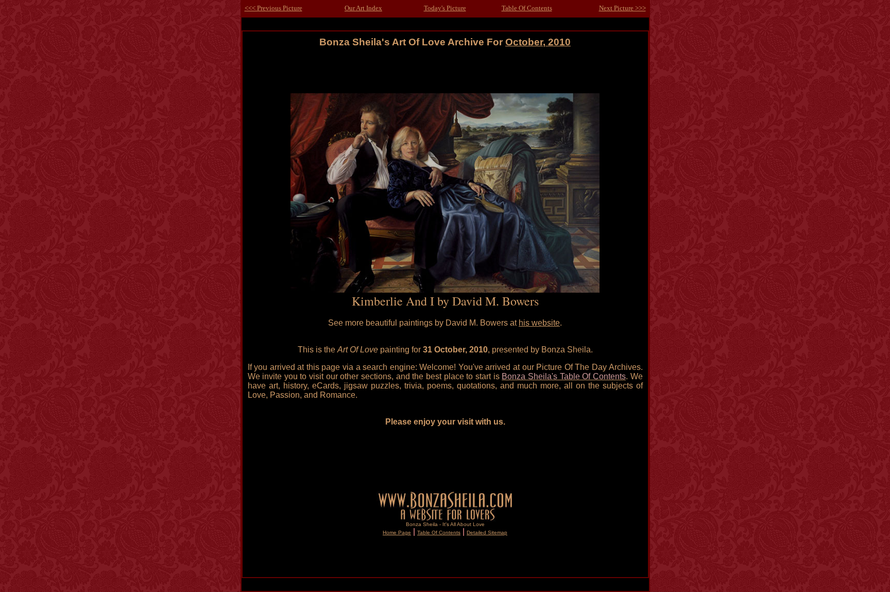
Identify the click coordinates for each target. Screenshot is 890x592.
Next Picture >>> (622, 8)
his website (539, 322)
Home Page (397, 532)
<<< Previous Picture (273, 8)
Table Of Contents (527, 8)
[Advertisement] (445, 71)
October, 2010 (538, 42)
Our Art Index (363, 8)
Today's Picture (445, 8)
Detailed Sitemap (487, 532)
